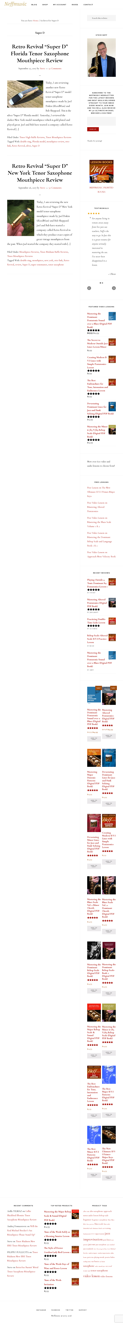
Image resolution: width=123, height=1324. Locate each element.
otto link (58, 260)
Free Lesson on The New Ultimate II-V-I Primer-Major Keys (101, 492)
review (18, 264)
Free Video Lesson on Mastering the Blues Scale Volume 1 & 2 (99, 522)
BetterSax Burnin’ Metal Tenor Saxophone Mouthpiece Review (22, 1271)
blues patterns (90, 1224)
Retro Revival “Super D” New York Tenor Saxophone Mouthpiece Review (40, 172)
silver (28, 145)
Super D (36, 145)
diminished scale (87, 1228)
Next (114, 288)
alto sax (86, 1211)
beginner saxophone (99, 1220)
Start (100, 283)
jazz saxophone (101, 1244)
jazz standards (88, 1249)
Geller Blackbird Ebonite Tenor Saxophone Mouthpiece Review (22, 1215)
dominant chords (97, 1228)
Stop (102, 283)
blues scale (99, 1224)
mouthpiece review (55, 141)
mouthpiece (37, 260)
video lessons (106, 1276)
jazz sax (91, 1244)
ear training (106, 1228)
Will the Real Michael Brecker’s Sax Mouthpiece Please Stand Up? (22, 1230)
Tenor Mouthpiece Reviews (58, 137)
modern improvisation (104, 1253)
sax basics (95, 1261)
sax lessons (102, 1261)
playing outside (99, 1257)
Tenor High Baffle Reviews (32, 137)
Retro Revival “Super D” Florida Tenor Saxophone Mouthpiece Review (40, 53)
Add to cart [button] (94, 738)
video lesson (91, 1276)
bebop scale (103, 1215)
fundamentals (87, 1234)
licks (95, 1249)
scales (96, 1266)
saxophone (88, 1265)
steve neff (109, 1266)
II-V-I (93, 1234)
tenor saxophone (56, 264)
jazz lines (107, 1239)
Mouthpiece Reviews (29, 251)
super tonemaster (39, 264)
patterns (90, 1257)
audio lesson (93, 1215)
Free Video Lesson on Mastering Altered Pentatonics (97, 507)
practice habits (110, 1257)
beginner (87, 1219)
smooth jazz (101, 1266)
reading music (87, 1262)
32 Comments (55, 68)
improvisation (99, 1234)
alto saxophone (96, 1211)
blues (109, 1220)
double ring (25, 141)
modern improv (93, 1253)
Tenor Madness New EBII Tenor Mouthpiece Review (22, 1256)
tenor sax (86, 1271)
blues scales (107, 1224)
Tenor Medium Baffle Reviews (54, 251)
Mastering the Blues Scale (103, 1249)
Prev (89, 288)
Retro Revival (18, 145)
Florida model (38, 141)
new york (48, 260)
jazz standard (110, 1244)
